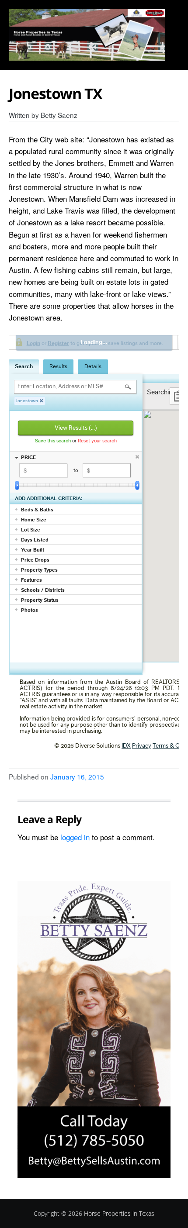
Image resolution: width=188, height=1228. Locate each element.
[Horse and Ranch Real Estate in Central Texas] (87, 35)
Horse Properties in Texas (119, 1213)
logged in (75, 836)
